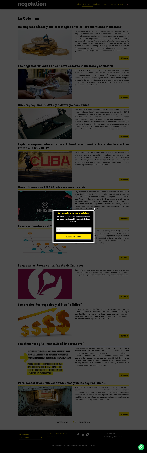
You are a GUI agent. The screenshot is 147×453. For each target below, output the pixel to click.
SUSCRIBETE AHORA (73, 237)
